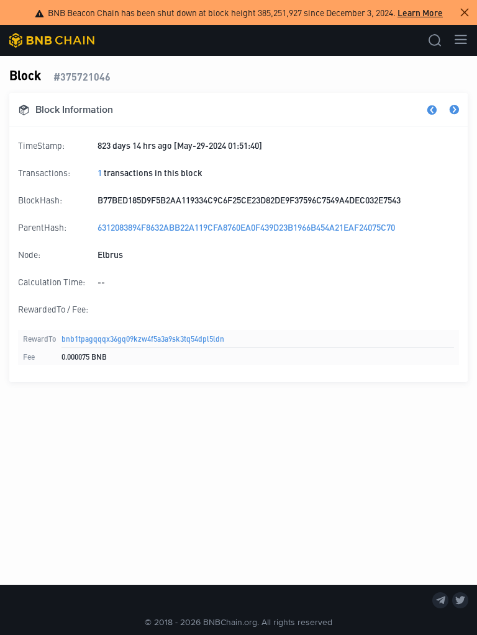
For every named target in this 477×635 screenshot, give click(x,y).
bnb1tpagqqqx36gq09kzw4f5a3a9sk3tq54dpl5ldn (142, 338)
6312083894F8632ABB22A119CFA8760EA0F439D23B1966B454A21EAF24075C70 (246, 227)
